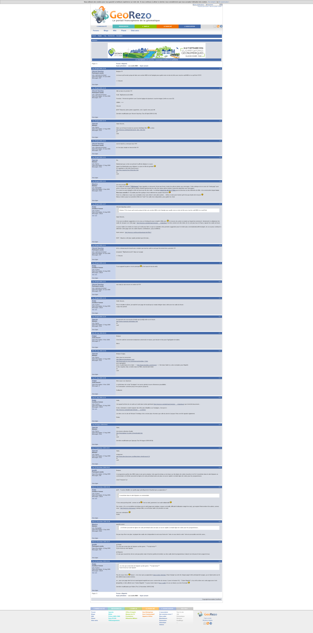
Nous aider (162, 616)
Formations (129, 616)
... (177, 622)
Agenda (110, 612)
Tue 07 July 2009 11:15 (99, 397)
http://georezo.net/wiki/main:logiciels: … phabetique (152, 223)
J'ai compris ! (212, 2)
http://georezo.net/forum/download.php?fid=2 (138, 232)
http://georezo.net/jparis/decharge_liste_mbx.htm (130, 130)
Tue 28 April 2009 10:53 (99, 141)
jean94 (94, 470)
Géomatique (180, 616)
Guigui (94, 336)
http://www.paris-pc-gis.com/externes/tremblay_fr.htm (132, 361)
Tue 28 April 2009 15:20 (99, 316)
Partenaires (163, 620)
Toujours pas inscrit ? (203, 6)
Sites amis (135, 31)
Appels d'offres (147, 616)
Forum (94, 36)
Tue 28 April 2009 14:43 (99, 298)
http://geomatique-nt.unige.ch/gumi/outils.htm (129, 433)
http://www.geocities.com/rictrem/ (147, 365)
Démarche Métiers (131, 618)
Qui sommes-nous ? (166, 614)
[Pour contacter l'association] (215, 27)
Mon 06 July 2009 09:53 (99, 333)
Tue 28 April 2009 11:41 (99, 245)
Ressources (123, 26)
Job (178, 614)
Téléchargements (114, 620)
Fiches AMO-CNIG (114, 616)
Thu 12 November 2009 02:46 (101, 561)
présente (175, 59)
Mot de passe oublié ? (216, 6)
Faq (105, 36)
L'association (163, 612)
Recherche (111, 36)
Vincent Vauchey (98, 71)
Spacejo (95, 124)
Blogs (106, 31)
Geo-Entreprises (147, 612)
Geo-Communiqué (148, 614)
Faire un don (207, 618)
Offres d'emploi (131, 612)
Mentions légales (208, 620)
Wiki (114, 31)
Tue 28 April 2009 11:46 (99, 263)
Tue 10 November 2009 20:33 (101, 467)
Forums (96, 31)
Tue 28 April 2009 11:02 (99, 181)
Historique (162, 622)
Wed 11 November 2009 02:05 (101, 487)
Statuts (161, 624)
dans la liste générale (159, 575)
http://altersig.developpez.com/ (125, 359)
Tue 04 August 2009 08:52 (99, 424)
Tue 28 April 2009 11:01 (99, 157)
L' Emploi (145, 26)
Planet (123, 31)
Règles (100, 36)
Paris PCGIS (112, 618)
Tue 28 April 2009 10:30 (99, 68)
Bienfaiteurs (163, 618)
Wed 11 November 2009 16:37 (101, 541)
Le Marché (168, 26)
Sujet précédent (121, 66)
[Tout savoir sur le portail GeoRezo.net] (221, 27)
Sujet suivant (144, 66)
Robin (94, 207)
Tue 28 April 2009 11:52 (99, 281)
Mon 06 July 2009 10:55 (99, 351)
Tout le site (180, 612)
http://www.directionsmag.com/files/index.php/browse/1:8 (133, 456)
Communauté (102, 26)
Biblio (110, 614)
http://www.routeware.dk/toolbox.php (127, 321)
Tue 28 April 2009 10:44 (99, 120)
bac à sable (162, 583)
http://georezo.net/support (128, 508)
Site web (94, 215)
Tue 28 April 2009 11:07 (99, 204)
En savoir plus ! (224, 2)
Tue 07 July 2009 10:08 (99, 378)
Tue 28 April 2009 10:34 (99, 88)
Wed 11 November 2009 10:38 (101, 521)
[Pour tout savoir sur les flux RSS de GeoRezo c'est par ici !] (218, 27)
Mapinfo (124, 63)
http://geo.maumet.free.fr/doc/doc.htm (127, 170)
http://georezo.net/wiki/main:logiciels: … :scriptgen (131, 410)
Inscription (119, 36)
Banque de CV (130, 614)
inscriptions (142, 59)
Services (179, 618)
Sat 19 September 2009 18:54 (101, 448)
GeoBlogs (180, 620)
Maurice (95, 184)
